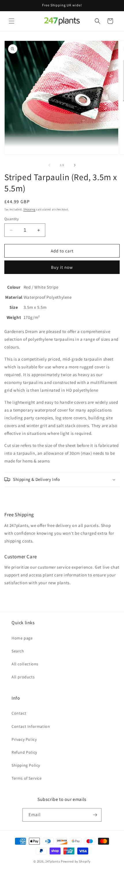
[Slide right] (74, 165)
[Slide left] (49, 165)
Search (18, 651)
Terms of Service (27, 778)
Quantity (11, 218)
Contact (19, 713)
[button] (11, 21)
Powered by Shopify (76, 861)
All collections (25, 664)
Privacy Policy (24, 739)
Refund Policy (24, 752)
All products (23, 676)
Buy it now (62, 267)
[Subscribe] (95, 815)
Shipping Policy (26, 765)
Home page (22, 638)
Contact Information (31, 726)
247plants (52, 861)
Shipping (29, 209)
